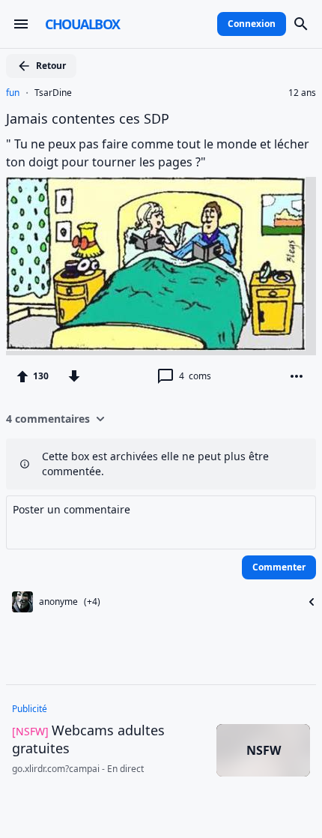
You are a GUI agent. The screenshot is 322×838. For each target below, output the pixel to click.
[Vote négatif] (74, 376)
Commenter (279, 567)
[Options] (296, 376)
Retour (51, 65)
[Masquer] (307, 602)
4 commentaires (48, 419)
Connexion (252, 23)
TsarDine (53, 93)
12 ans (302, 93)
